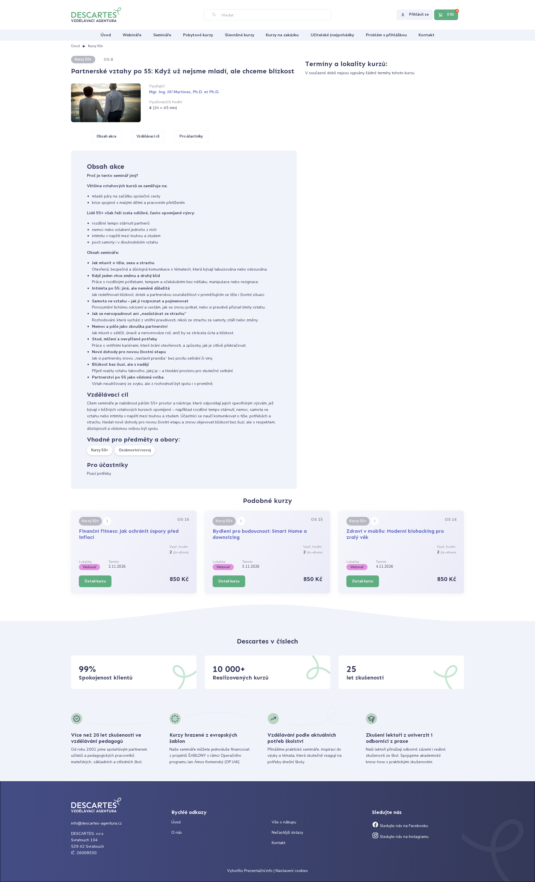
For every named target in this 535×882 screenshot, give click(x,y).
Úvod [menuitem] (106, 35)
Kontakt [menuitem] (426, 35)
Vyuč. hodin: (179, 546)
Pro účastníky (191, 136)
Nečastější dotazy (287, 832)
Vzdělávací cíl (148, 136)
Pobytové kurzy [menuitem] (198, 35)
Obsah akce (106, 136)
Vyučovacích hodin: (166, 102)
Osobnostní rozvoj (135, 450)
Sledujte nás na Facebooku (403, 825)
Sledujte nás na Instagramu (404, 836)
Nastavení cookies (292, 870)
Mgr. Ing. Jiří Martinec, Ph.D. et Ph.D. (184, 92)
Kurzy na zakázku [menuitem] (282, 35)
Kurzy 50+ (95, 46)
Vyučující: (157, 86)
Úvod (75, 46)
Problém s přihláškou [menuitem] (386, 35)
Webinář (89, 567)
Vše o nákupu (284, 822)
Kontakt (278, 842)
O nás (176, 832)
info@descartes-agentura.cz (96, 823)
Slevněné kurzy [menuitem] (239, 35)
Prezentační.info (258, 870)
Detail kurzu (95, 581)
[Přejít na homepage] (99, 14)
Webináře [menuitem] (132, 35)
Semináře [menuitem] (162, 35)
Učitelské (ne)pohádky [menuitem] (332, 35)
